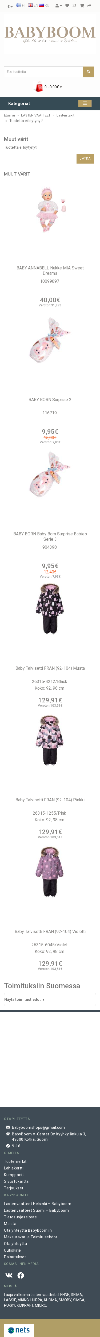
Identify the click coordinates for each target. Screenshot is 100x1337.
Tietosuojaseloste (20, 1217)
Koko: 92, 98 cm (50, 688)
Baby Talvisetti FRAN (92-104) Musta (50, 668)
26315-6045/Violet (50, 944)
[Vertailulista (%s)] (74, 5)
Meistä (10, 1224)
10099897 (50, 281)
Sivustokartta (16, 1181)
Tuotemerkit (15, 1161)
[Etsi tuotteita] (88, 71)
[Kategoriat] (85, 103)
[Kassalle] (89, 5)
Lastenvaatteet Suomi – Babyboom (36, 1210)
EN (35, 5)
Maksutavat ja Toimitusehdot (30, 1237)
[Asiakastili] (58, 5)
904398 (50, 547)
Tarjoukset (13, 1188)
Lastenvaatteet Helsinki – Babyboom (37, 1204)
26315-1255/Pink (50, 813)
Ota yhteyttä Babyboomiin (28, 1230)
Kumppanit (14, 1175)
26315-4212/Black (50, 681)
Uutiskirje (12, 1250)
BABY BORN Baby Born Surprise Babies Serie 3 (50, 536)
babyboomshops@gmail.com (38, 1127)
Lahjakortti (14, 1168)
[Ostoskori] (82, 5)
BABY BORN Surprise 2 (50, 399)
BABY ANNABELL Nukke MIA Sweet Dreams (50, 270)
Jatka (85, 158)
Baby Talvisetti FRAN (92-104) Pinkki (50, 799)
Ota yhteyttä (15, 1244)
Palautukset (15, 1257)
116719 (50, 412)
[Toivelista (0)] (67, 5)
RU (46, 5)
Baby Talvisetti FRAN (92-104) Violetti (50, 931)
